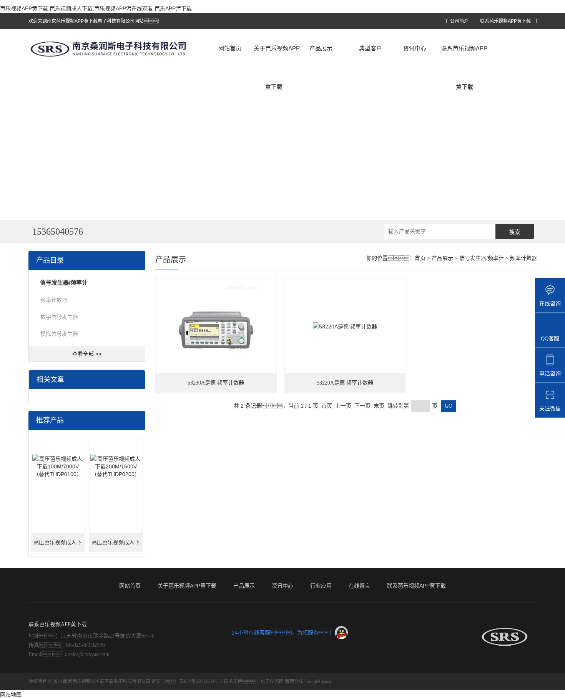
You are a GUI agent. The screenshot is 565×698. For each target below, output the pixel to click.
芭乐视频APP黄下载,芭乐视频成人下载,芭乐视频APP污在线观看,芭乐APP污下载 (96, 8)
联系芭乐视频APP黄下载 (505, 21)
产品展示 (320, 48)
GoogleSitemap (318, 681)
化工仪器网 (272, 681)
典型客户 (370, 48)
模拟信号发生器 (59, 334)
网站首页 (229, 48)
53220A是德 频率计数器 (345, 383)
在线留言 (359, 586)
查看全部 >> (86, 354)
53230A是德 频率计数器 (216, 383)
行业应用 (321, 586)
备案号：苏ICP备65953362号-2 (187, 681)
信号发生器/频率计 (481, 258)
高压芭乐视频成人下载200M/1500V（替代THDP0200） (116, 546)
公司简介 (459, 21)
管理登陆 (294, 681)
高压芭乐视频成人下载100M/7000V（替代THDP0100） (58, 546)
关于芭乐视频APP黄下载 (277, 67)
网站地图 (11, 694)
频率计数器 (53, 300)
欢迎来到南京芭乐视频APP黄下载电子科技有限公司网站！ (95, 21)
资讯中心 (414, 48)
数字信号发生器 (59, 317)
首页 (420, 258)
